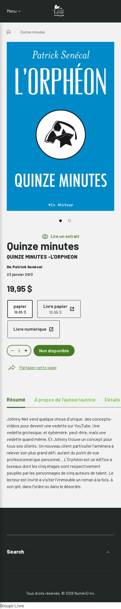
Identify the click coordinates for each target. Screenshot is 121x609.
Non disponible (54, 350)
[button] (60, 551)
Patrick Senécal (27, 266)
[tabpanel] (60, 453)
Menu (12, 10)
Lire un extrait (65, 236)
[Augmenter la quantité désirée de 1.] (26, 351)
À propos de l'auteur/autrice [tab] (65, 399)
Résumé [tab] (16, 399)
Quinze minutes (32, 32)
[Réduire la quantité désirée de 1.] (11, 351)
